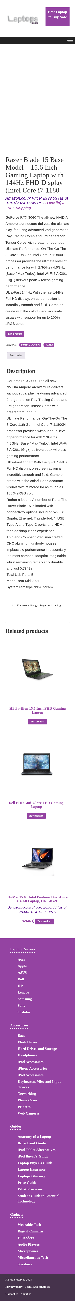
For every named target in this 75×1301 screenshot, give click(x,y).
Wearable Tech (29, 1225)
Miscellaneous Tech (33, 1257)
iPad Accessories (31, 1062)
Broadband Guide (32, 1143)
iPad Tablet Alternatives (37, 1150)
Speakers (25, 1264)
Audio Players (29, 1244)
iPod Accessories (31, 1075)
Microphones (28, 1251)
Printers (24, 1107)
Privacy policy (14, 1286)
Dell (21, 979)
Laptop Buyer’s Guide (35, 1163)
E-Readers (26, 1238)
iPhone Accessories (32, 1068)
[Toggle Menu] (70, 40)
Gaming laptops (30, 345)
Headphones (27, 1055)
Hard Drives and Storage (37, 1049)
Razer (49, 345)
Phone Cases (27, 1100)
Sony (21, 1005)
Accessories (19, 1025)
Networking (27, 1094)
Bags (21, 1035)
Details (53, 203)
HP (20, 986)
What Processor (30, 1189)
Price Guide (27, 1183)
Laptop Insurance (32, 1169)
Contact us (11, 1293)
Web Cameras (29, 1113)
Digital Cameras (30, 1231)
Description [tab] (16, 355)
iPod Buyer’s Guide (33, 1156)
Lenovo (23, 992)
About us (26, 1293)
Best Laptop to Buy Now (57, 14)
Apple (22, 966)
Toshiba (24, 1012)
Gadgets (16, 1214)
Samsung (25, 999)
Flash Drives (27, 1042)
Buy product (15, 334)
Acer (21, 959)
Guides (15, 1126)
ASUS (22, 972)
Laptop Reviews (22, 949)
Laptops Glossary (31, 1176)
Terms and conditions (37, 1286)
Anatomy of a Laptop (34, 1136)
